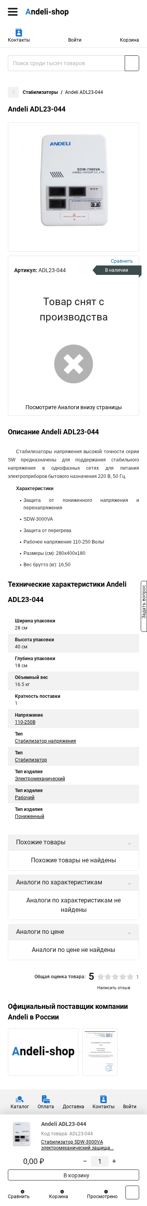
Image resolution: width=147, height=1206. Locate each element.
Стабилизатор (31, 760)
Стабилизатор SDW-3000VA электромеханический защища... (77, 1145)
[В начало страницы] (132, 1192)
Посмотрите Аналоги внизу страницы (73, 407)
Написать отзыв (113, 987)
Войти (75, 40)
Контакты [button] (19, 40)
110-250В (25, 722)
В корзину (75, 1175)
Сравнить (19, 1196)
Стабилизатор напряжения (45, 741)
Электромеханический (40, 778)
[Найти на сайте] (132, 63)
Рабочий (24, 797)
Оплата (46, 1106)
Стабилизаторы (40, 92)
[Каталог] (13, 12)
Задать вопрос (144, 602)
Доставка (73, 1106)
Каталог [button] (20, 1106)
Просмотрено (102, 1196)
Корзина (129, 40)
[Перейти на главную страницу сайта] (58, 11)
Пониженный (29, 816)
